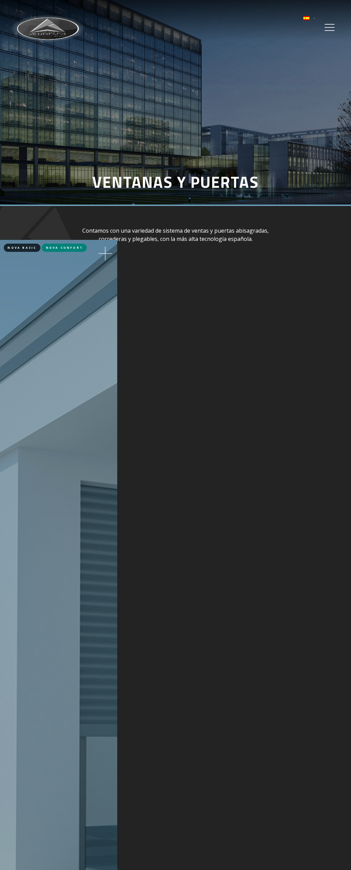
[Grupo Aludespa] (48, 28)
